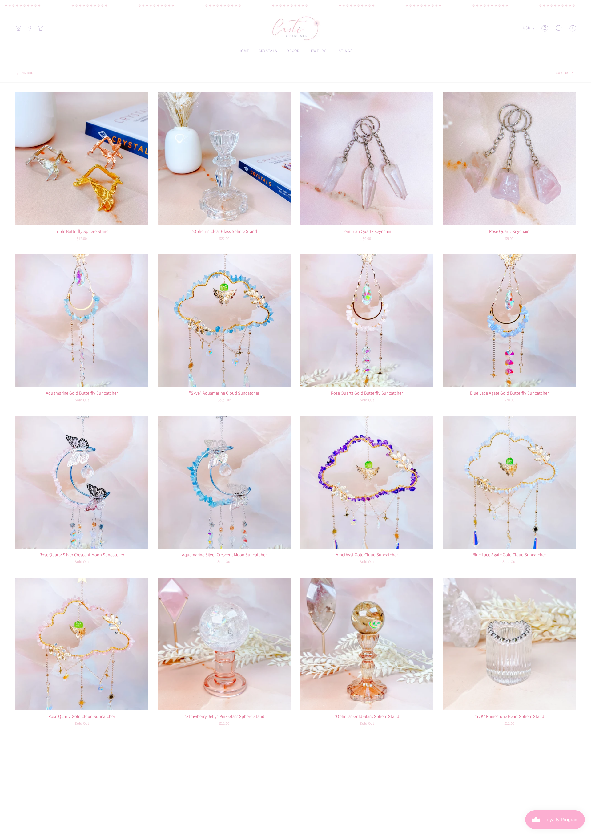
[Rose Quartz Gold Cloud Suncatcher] (81, 644)
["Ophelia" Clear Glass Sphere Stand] (224, 158)
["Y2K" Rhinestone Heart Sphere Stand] (509, 644)
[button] (559, 28)
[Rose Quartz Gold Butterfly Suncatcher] (366, 320)
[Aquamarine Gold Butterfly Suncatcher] (81, 320)
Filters (27, 73)
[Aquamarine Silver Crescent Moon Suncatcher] (224, 482)
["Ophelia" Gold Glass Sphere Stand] (366, 644)
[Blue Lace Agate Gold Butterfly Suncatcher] (509, 320)
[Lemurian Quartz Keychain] (366, 158)
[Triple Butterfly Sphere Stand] (81, 158)
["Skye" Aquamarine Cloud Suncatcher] (224, 320)
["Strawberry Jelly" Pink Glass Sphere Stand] (224, 644)
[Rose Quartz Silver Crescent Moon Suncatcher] (81, 482)
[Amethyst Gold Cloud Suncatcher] (366, 482)
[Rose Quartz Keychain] (509, 158)
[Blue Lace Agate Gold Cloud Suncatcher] (509, 482)
